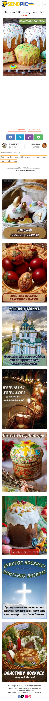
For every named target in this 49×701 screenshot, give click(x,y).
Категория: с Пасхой (10, 152)
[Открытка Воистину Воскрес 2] (24, 588)
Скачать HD (34, 130)
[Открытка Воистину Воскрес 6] (24, 336)
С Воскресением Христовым (33, 157)
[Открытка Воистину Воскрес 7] (24, 272)
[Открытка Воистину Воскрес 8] (24, 209)
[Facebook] (10, 137)
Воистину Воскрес (9, 157)
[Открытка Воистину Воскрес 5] (24, 399)
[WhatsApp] (38, 137)
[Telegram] (20, 137)
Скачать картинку (17, 130)
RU (39, 692)
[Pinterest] (29, 696)
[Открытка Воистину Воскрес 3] (24, 525)
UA (36, 692)
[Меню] (45, 4)
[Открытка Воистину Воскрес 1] (24, 652)
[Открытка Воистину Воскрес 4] (24, 462)
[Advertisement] (24, 102)
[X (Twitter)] (22, 696)
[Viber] (29, 137)
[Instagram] (26, 696)
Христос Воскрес (9, 161)
